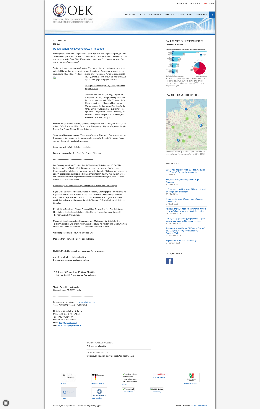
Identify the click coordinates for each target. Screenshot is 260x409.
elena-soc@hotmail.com (85, 302)
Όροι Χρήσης (196, 3)
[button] (6, 403)
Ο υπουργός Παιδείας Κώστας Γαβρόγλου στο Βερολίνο (110, 354)
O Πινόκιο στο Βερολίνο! (100, 344)
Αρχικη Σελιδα (129, 15)
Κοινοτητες (169, 15)
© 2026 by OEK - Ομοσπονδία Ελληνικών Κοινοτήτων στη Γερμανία (77, 406)
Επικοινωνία (182, 3)
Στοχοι (181, 15)
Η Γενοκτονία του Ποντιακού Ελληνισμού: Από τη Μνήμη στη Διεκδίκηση (186, 190)
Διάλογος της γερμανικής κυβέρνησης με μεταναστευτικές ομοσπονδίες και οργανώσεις (186, 219)
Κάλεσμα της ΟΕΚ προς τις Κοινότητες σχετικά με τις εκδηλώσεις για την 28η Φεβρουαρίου (186, 210)
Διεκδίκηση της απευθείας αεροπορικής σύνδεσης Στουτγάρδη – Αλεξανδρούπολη (186, 171)
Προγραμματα (201, 15)
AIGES (193, 406)
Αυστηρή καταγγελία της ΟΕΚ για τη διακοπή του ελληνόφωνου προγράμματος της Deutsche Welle (185, 230)
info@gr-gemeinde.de (68, 322)
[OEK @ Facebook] (169, 261)
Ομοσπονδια (154, 15)
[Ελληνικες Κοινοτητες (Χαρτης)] (186, 124)
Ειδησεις (142, 15)
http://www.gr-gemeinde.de (69, 325)
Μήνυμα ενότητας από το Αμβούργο (181, 240)
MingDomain (202, 406)
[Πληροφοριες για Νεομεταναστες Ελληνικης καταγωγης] (186, 62)
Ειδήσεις (56, 44)
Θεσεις (189, 15)
